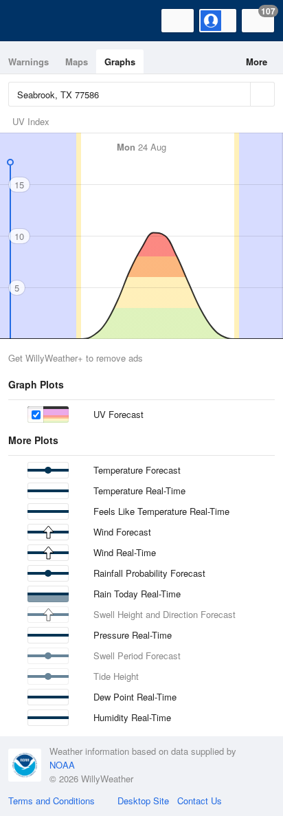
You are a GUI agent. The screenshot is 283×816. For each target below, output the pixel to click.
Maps (76, 61)
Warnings (28, 61)
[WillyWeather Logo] (31, 20)
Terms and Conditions (51, 800)
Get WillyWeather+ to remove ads (75, 357)
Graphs (119, 61)
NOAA (62, 764)
